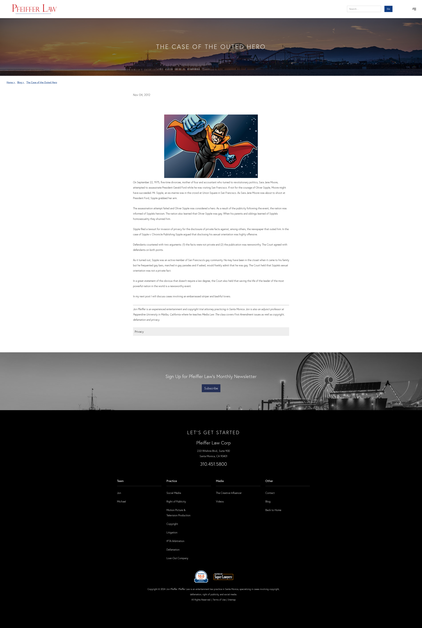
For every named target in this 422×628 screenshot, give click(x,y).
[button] (414, 9)
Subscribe (211, 388)
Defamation (173, 549)
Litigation (171, 532)
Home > (11, 82)
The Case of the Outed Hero (41, 82)
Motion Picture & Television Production (178, 512)
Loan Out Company (177, 558)
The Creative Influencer (229, 493)
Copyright (172, 524)
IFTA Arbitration (175, 541)
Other (269, 481)
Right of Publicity (176, 501)
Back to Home (273, 510)
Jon (119, 493)
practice (171, 481)
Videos (220, 501)
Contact (270, 493)
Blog (268, 501)
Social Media (173, 493)
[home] (34, 9)
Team (120, 481)
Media (220, 481)
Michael (121, 501)
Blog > (21, 82)
